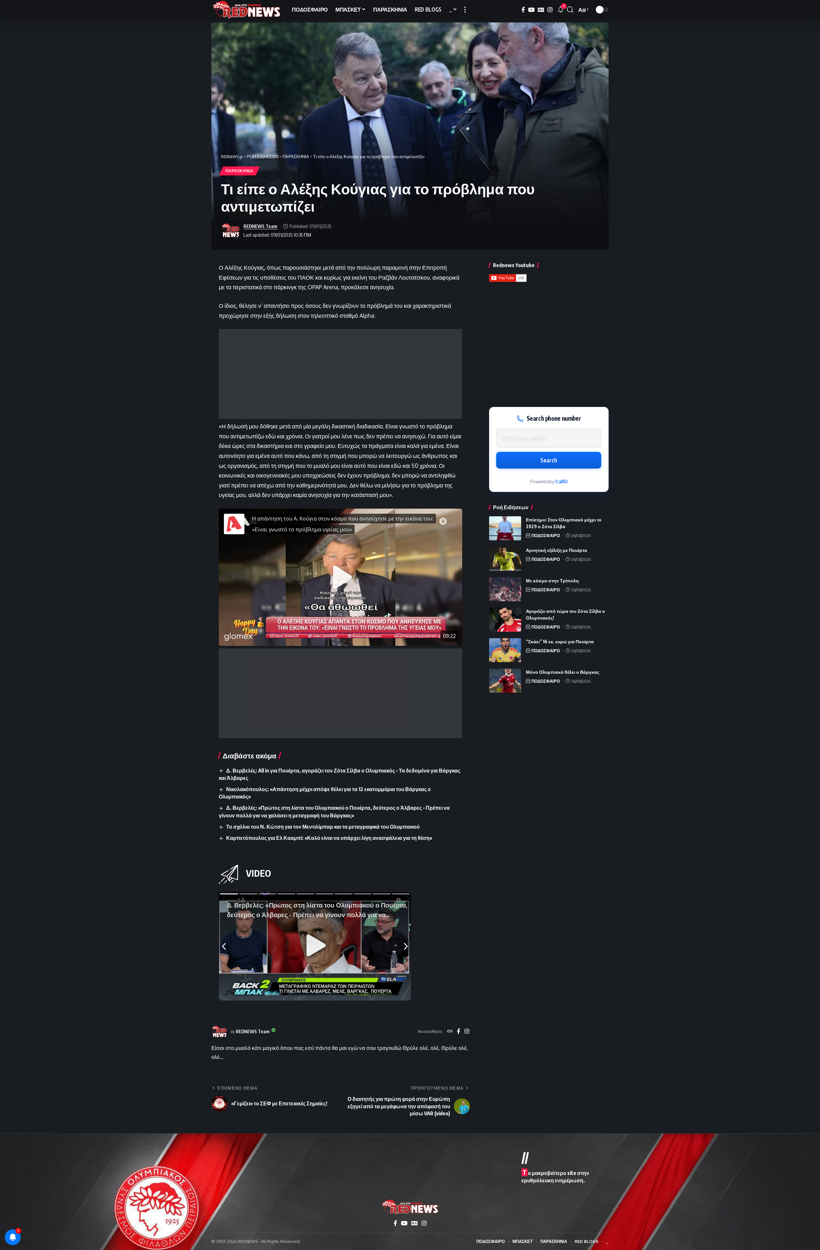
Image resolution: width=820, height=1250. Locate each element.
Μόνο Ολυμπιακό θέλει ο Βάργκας (562, 672)
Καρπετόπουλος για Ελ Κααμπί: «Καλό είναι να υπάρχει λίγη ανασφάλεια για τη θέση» (329, 838)
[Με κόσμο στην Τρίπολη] (505, 589)
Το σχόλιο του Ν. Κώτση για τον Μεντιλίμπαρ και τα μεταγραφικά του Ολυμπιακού (323, 826)
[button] (465, 9)
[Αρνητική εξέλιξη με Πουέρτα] (505, 559)
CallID (561, 481)
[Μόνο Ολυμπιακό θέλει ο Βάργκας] (505, 681)
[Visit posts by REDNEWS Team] (230, 230)
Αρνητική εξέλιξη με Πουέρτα (556, 550)
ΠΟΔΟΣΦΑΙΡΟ (545, 535)
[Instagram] (550, 10)
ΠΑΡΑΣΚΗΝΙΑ (239, 170)
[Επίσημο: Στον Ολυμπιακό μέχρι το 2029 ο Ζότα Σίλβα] (505, 528)
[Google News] (541, 10)
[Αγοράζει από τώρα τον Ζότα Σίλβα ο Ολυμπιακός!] (505, 620)
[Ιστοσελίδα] (450, 1031)
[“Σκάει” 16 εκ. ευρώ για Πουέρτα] (505, 650)
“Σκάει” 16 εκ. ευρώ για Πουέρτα (560, 641)
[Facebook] (523, 10)
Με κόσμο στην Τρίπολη (552, 580)
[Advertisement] (340, 374)
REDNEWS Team (260, 226)
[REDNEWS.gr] (246, 9)
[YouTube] (531, 10)
